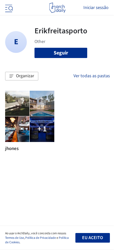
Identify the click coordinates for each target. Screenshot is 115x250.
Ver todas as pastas (91, 76)
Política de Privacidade (40, 238)
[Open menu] (8, 7)
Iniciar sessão (96, 7)
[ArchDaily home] (57, 8)
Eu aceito (92, 238)
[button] (21, 76)
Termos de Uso (14, 238)
